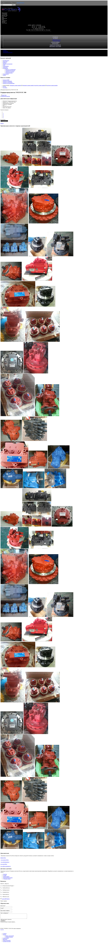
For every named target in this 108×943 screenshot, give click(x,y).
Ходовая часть (6, 60)
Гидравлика (5, 51)
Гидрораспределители (7, 52)
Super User (4, 95)
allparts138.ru (3, 857)
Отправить (3, 920)
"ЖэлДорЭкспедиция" (8, 877)
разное (4, 75)
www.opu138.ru (3, 864)
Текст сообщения (4, 913)
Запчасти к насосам (10, 71)
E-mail (2, 908)
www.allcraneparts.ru (5, 862)
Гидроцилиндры (9, 72)
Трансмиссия (6, 74)
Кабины (4, 62)
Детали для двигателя (7, 63)
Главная (4, 50)
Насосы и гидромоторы (11, 69)
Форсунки (5, 61)
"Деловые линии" (7, 878)
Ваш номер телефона (4, 910)
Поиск (14, 4)
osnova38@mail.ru (6, 898)
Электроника (6, 66)
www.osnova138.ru (5, 859)
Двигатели (5, 67)
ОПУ (4, 65)
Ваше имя (2, 905)
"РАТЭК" (5, 874)
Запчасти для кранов (7, 81)
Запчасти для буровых (7, 82)
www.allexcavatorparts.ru (5, 866)
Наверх (2, 123)
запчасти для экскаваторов (8, 83)
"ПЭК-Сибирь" (6, 876)
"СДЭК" (5, 875)
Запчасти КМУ (6, 79)
